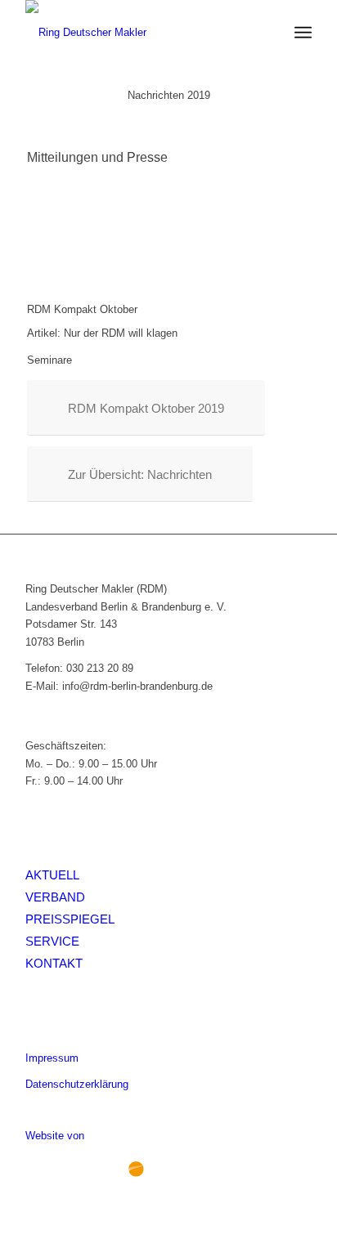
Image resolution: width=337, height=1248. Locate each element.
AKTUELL (52, 875)
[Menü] (303, 32)
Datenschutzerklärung (76, 1084)
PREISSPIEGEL (70, 919)
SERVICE (52, 941)
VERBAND (55, 897)
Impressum (52, 1058)
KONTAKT (54, 963)
